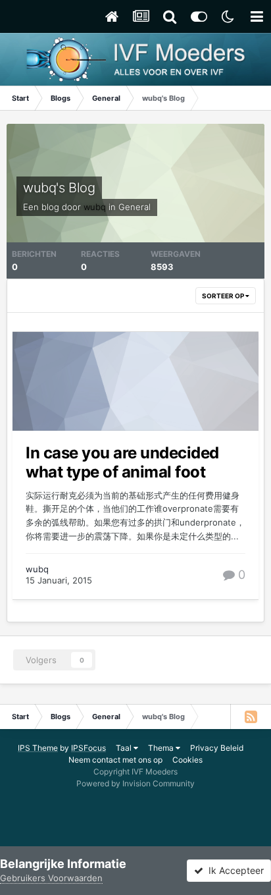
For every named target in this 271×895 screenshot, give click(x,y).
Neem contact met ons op (115, 760)
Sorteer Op (223, 296)
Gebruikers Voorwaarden (51, 878)
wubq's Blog (59, 188)
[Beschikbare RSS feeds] (250, 716)
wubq (37, 569)
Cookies (187, 760)
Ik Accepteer (233, 870)
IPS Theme (38, 748)
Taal (125, 748)
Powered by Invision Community (135, 783)
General (134, 207)
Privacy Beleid (216, 748)
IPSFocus (88, 748)
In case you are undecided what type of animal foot (122, 462)
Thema (162, 748)
